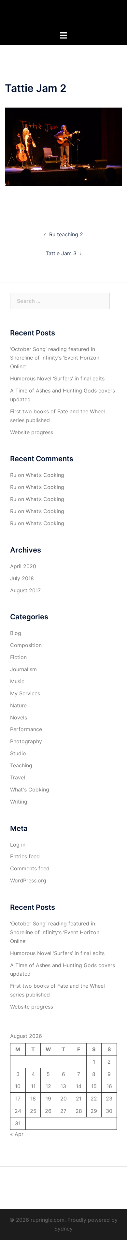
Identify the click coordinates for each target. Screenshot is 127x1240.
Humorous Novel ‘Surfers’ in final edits (57, 378)
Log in (17, 844)
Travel (17, 777)
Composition (26, 645)
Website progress (31, 432)
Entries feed (25, 856)
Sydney (63, 1228)
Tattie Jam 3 (61, 253)
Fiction (18, 657)
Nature (18, 705)
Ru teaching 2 (66, 234)
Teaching (21, 765)
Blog (15, 633)
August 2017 (25, 590)
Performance (26, 729)
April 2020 (23, 566)
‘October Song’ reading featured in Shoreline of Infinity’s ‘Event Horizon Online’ (54, 358)
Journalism (23, 669)
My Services (25, 693)
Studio (18, 753)
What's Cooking (29, 789)
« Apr (16, 1134)
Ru (13, 475)
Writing (18, 801)
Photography (26, 741)
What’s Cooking (45, 475)
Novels (18, 717)
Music (17, 681)
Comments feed (29, 868)
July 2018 (22, 578)
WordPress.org (28, 880)
